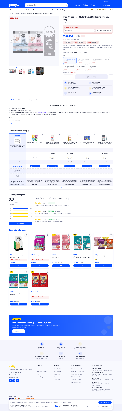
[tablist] (61, 100)
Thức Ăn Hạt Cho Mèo (20, 13)
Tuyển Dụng (40, 377)
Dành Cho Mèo (57, 371)
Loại (64, 55)
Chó (10, 10)
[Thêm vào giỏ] (18, 265)
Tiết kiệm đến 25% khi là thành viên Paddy (102, 10)
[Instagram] (13, 380)
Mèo (16, 10)
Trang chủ (11, 13)
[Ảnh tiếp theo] (56, 40)
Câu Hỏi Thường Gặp (76, 382)
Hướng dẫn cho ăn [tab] (32, 100)
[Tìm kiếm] (65, 5)
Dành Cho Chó (57, 369)
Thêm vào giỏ (36, 166)
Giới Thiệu (39, 369)
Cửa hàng (62, 10)
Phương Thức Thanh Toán (77, 371)
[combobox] (45, 198)
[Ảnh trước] (11, 40)
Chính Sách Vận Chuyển (77, 377)
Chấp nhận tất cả (105, 402)
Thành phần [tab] (21, 100)
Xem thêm (11, 123)
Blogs (55, 377)
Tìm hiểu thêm (17, 331)
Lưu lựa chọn (105, 406)
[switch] (12, 406)
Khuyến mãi (55, 10)
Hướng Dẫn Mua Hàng (76, 374)
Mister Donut (73, 52)
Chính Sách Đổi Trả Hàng (77, 369)
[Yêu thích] (26, 235)
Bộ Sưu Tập (57, 379)
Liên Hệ (38, 374)
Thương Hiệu (57, 374)
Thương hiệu (36, 10)
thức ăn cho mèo (42, 112)
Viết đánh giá (20, 223)
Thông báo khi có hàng (105, 30)
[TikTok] (17, 380)
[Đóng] (111, 402)
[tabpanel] (61, 113)
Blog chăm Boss (46, 10)
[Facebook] (10, 380)
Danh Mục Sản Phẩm (26, 10)
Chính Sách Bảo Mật (76, 379)
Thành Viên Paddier (42, 371)
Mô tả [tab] (12, 100)
